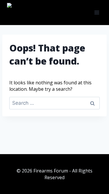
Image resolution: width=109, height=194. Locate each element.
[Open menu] (96, 12)
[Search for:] (54, 103)
